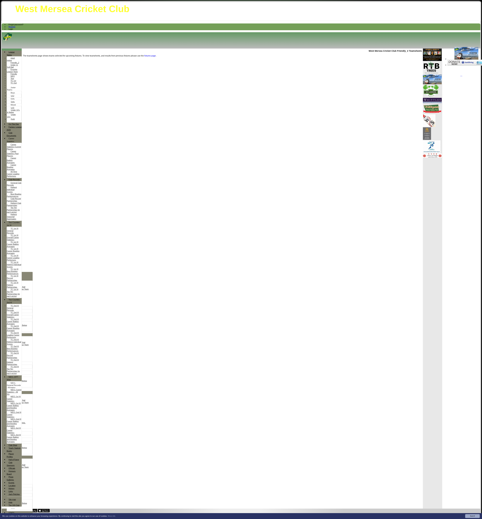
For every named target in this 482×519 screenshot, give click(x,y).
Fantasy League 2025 (14, 128)
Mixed (13, 105)
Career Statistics (10, 139)
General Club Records (14, 184)
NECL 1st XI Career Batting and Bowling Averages (14, 406)
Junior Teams (11, 88)
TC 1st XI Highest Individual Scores (14, 264)
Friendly (14, 74)
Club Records (14, 180)
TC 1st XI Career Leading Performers (13, 257)
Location (12, 486)
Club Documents (11, 134)
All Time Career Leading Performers (13, 174)
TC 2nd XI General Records (13, 308)
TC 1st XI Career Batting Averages (13, 244)
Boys (13, 93)
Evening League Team (12, 70)
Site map (12, 499)
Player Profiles (10, 455)
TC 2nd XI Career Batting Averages (13, 321)
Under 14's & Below (13, 111)
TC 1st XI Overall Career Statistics (13, 237)
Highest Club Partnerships (14, 204)
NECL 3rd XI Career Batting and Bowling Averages (14, 438)
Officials (12, 468)
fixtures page (150, 56)
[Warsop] (429, 126)
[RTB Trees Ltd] (431, 73)
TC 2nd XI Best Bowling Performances (13, 348)
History (11, 488)
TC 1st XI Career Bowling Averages (13, 251)
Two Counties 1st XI (13, 223)
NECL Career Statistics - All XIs (14, 392)
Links (11, 491)
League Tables (11, 53)
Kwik (13, 119)
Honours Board (11, 472)
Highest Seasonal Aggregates (12, 216)
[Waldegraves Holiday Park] (432, 113)
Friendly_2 (15, 63)
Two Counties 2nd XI (13, 301)
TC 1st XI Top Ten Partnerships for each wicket (13, 292)
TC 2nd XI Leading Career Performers (13, 335)
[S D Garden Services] (431, 97)
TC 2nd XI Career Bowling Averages (13, 328)
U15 (12, 108)
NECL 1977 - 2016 (13, 378)
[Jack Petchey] (431, 152)
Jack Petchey (14, 494)
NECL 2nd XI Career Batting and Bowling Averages (14, 422)
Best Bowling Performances (14, 195)
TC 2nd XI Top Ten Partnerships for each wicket (13, 370)
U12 (12, 96)
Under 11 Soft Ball (12, 66)
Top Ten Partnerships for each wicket (13, 210)
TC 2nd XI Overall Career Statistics (13, 314)
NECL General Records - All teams (14, 385)
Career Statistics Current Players (14, 146)
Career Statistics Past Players (13, 153)
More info (111, 516)
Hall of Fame (14, 460)
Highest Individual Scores (12, 189)
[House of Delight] (432, 157)
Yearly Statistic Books (14, 449)
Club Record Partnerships (14, 200)
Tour (12, 78)
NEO (13, 76)
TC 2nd (14, 83)
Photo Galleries (10, 478)
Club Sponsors (11, 463)
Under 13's (11, 116)
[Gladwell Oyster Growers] (466, 59)
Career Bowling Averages (11, 167)
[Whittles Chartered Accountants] (432, 102)
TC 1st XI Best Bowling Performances (12, 271)
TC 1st (13, 81)
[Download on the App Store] (44, 512)
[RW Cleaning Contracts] (427, 139)
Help (10, 502)
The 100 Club (14, 505)
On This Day (14, 124)
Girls (13, 99)
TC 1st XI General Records (12, 230)
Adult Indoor (11, 59)
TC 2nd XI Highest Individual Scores (14, 342)
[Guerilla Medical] (432, 60)
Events (11, 483)
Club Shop (13, 445)
